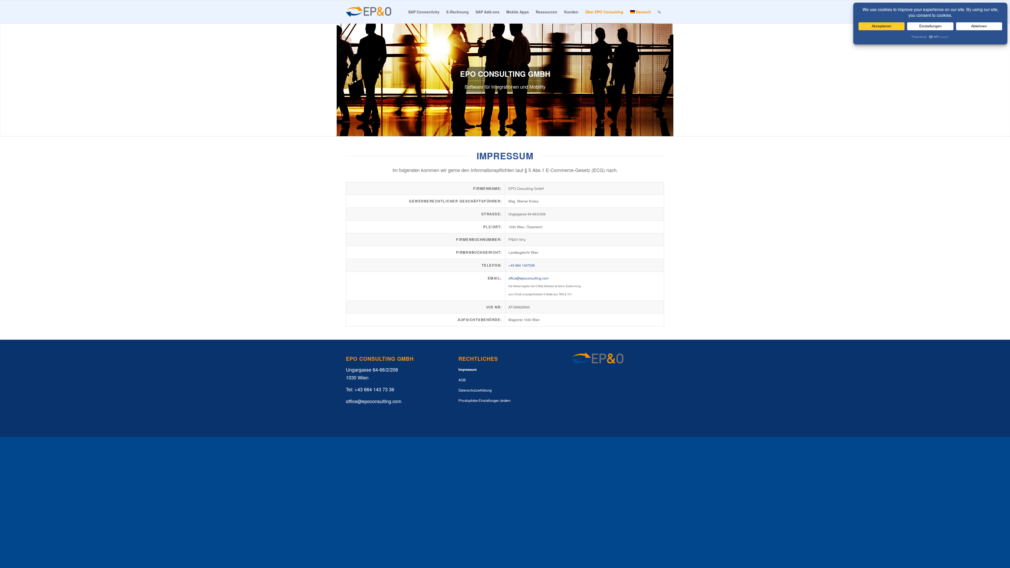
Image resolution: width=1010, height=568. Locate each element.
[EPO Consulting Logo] (369, 11)
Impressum (467, 369)
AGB (462, 379)
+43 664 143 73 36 (374, 389)
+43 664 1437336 (521, 265)
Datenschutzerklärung (475, 390)
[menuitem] (424, 11)
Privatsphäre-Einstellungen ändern (484, 400)
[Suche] (659, 11)
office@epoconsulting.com (528, 278)
